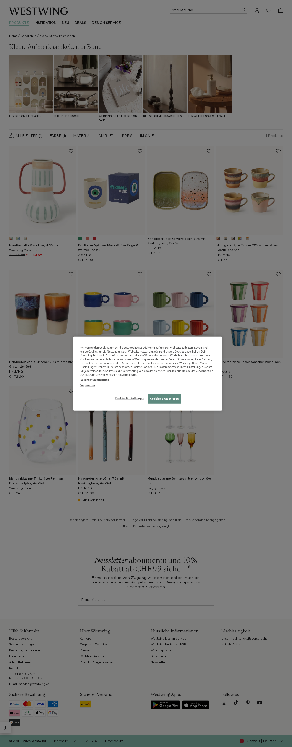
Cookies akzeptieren (164, 398)
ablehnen (159, 371)
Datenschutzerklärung (94, 379)
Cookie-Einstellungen (129, 398)
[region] (147, 374)
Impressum (87, 385)
